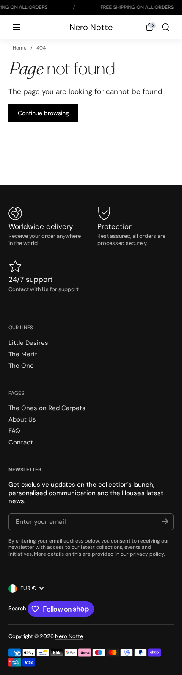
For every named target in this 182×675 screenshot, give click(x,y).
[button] (149, 27)
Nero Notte (91, 27)
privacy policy (147, 554)
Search (17, 608)
